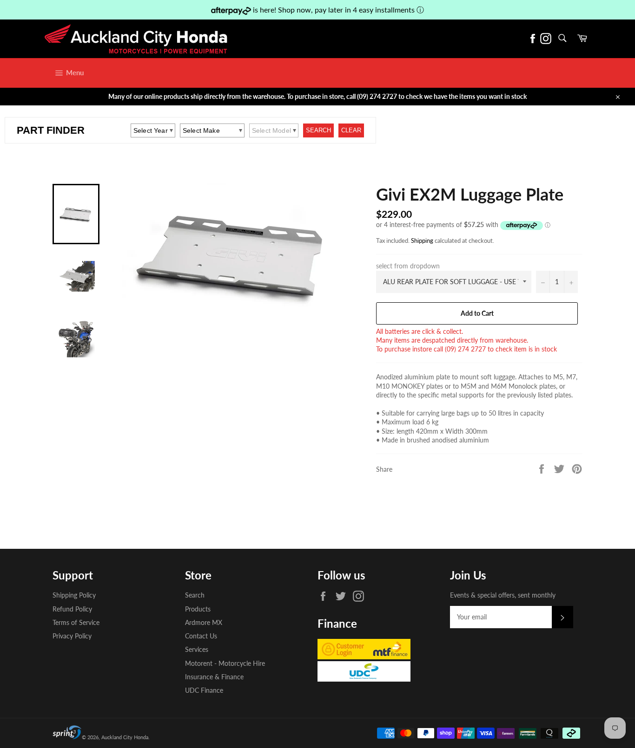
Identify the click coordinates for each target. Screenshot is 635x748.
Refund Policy (72, 609)
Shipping (422, 240)
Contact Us (201, 636)
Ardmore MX (203, 622)
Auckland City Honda (124, 737)
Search (195, 595)
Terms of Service (76, 622)
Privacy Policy (72, 636)
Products (198, 609)
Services (196, 649)
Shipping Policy (74, 595)
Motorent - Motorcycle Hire (225, 663)
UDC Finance (204, 690)
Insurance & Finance (214, 677)
